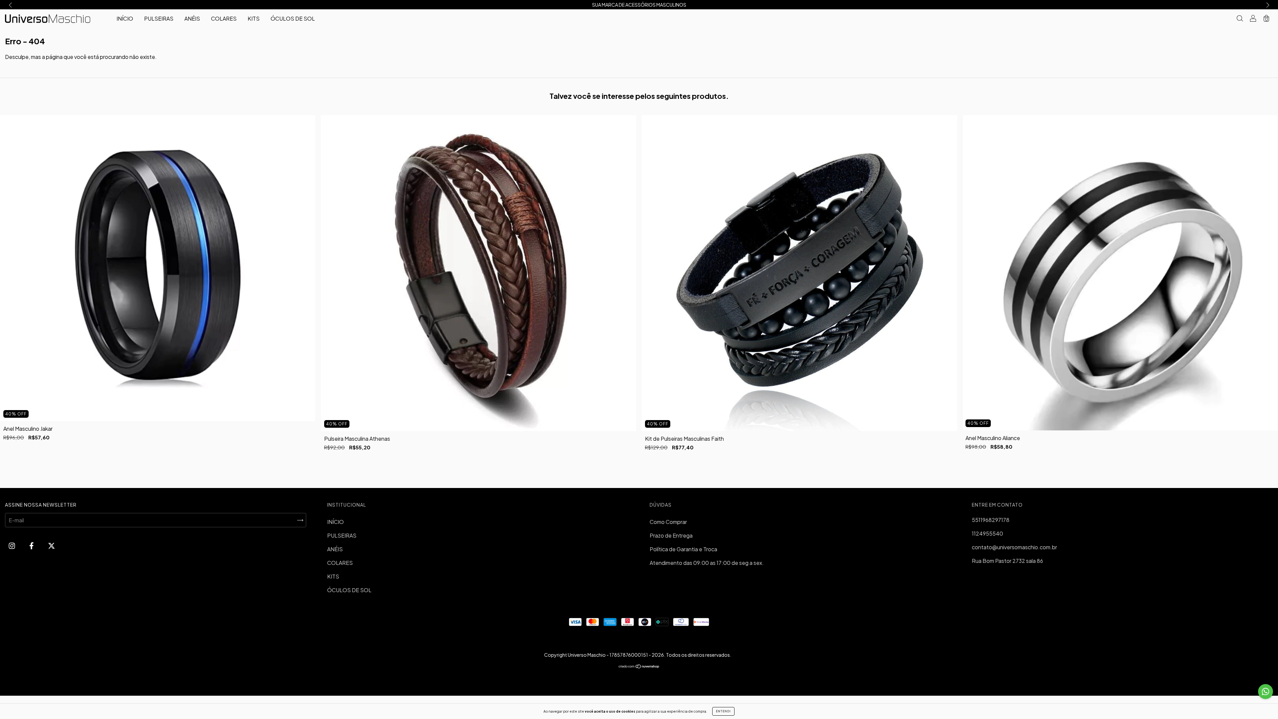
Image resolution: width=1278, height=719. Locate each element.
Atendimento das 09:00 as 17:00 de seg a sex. (707, 562)
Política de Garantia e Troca (683, 549)
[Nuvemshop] (639, 666)
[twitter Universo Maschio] (51, 545)
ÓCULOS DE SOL (293, 18)
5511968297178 (990, 519)
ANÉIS (192, 18)
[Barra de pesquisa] (1239, 18)
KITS (254, 18)
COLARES (224, 18)
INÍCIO (124, 18)
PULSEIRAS (158, 18)
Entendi (723, 711)
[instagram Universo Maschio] (12, 545)
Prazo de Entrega (671, 535)
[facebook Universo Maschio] (32, 545)
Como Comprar (668, 521)
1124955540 (987, 533)
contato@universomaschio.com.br (1014, 547)
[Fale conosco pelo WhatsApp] (1265, 691)
